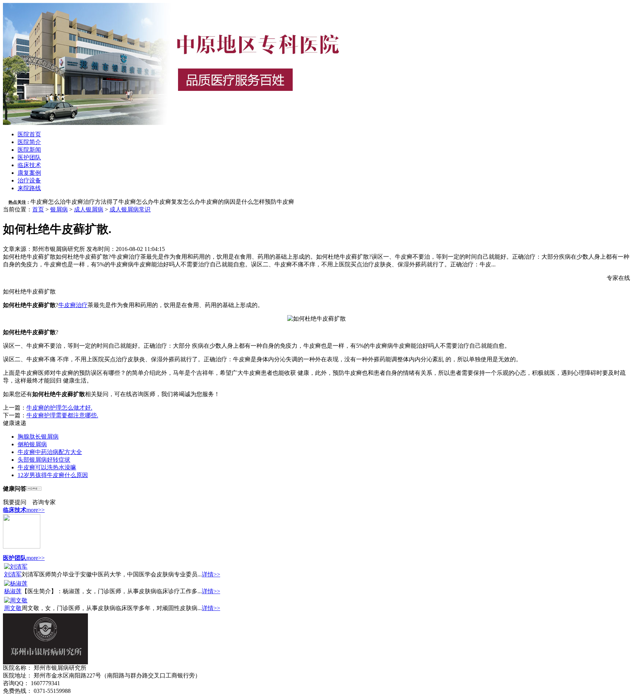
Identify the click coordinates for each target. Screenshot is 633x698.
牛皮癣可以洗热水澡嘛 (47, 467)
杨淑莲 (13, 591)
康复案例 (29, 173)
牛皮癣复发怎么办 (176, 202)
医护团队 (29, 157)
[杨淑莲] (15, 583)
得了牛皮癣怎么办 (130, 202)
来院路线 (29, 188)
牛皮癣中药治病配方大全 (50, 452)
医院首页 (29, 134)
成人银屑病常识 (130, 209)
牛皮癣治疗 (73, 305)
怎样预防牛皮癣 (273, 202)
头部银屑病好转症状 (44, 460)
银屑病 (59, 209)
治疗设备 (29, 180)
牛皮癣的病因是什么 (226, 202)
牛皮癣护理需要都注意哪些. (62, 415)
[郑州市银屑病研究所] (186, 123)
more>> (35, 510)
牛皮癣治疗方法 (86, 202)
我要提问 (14, 502)
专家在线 (618, 278)
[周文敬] (15, 600)
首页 (38, 209)
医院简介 (29, 142)
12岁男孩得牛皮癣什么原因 (53, 475)
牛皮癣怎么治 (48, 202)
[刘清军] (15, 567)
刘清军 (13, 574)
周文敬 (13, 608)
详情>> (211, 574)
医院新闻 (29, 150)
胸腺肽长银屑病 (38, 436)
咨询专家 (44, 502)
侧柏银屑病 (32, 444)
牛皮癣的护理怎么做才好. (59, 408)
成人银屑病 (88, 209)
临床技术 (29, 165)
